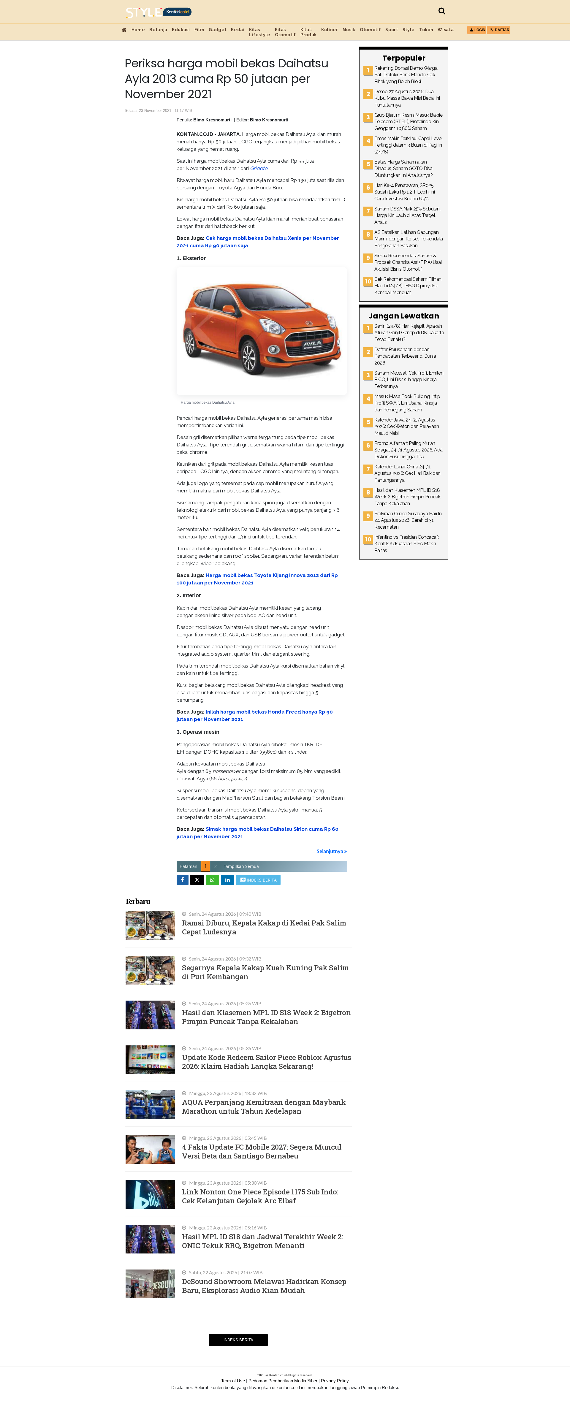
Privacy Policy (335, 1380)
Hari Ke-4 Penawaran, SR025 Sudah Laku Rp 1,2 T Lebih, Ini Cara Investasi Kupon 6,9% (404, 192)
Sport (391, 29)
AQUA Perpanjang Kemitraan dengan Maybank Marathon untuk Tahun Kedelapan (264, 1106)
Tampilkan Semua (241, 866)
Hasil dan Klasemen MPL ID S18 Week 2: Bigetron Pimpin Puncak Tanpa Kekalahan (266, 1016)
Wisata (446, 29)
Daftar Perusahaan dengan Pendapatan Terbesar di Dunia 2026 (405, 356)
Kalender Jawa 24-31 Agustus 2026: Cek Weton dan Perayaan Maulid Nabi (406, 426)
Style (409, 29)
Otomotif (370, 29)
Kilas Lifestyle (259, 32)
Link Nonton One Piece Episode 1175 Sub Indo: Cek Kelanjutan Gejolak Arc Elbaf (260, 1196)
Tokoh (426, 29)
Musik (349, 29)
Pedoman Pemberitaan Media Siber (282, 1380)
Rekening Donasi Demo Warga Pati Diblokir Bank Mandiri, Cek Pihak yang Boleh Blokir (405, 74)
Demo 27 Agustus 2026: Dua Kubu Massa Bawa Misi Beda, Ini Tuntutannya (407, 98)
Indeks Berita (238, 1340)
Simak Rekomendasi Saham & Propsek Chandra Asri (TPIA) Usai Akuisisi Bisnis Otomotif (407, 262)
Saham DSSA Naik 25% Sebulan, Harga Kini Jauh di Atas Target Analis (407, 215)
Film (199, 29)
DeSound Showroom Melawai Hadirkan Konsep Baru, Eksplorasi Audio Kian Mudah (264, 1285)
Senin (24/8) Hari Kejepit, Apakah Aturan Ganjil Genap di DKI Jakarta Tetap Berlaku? (409, 332)
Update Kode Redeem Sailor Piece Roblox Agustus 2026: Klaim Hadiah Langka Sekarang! (266, 1061)
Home (138, 29)
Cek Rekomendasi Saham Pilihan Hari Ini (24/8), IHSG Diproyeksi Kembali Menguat (407, 285)
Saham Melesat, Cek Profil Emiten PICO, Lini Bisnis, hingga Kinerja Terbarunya (408, 379)
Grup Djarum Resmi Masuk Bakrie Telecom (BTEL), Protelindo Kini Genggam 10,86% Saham (408, 121)
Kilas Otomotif (285, 32)
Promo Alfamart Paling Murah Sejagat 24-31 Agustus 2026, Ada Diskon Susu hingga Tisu (408, 449)
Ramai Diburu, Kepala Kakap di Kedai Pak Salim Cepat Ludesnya (264, 927)
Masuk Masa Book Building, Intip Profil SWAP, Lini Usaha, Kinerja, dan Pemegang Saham (407, 403)
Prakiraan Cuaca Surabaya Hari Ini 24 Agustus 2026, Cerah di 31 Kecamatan (408, 520)
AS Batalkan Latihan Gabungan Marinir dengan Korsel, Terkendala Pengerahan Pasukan (408, 238)
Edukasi (181, 29)
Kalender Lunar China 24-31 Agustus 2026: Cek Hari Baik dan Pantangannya (407, 473)
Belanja (158, 29)
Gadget (218, 29)
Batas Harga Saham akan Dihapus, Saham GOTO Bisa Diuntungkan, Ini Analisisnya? (403, 168)
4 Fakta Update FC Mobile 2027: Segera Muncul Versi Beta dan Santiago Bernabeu (261, 1151)
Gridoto (258, 168)
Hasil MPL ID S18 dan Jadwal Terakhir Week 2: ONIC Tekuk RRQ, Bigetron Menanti (262, 1241)
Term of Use (233, 1380)
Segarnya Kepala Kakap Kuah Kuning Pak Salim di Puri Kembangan (265, 972)
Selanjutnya (330, 851)
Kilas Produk (308, 32)
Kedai (237, 29)
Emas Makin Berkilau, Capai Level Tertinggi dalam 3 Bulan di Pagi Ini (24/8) (408, 145)
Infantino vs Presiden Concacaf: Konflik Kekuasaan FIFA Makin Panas (406, 543)
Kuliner (329, 29)
